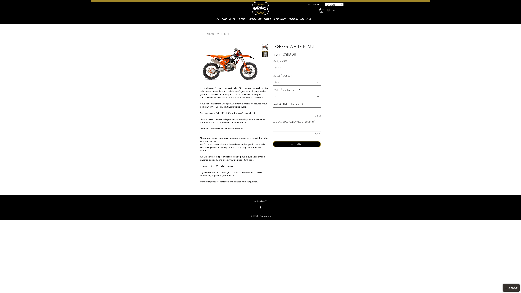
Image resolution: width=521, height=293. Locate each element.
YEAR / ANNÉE (281, 61)
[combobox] (297, 68)
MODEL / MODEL (282, 75)
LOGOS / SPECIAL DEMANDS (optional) (294, 121)
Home (203, 34)
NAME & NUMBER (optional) (288, 104)
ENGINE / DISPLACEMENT (286, 90)
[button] (321, 10)
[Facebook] (260, 207)
